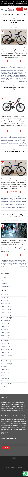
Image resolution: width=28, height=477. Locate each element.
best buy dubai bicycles (9, 142)
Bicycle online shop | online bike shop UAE (14, 21)
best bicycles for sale (14, 201)
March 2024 (4, 303)
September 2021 (5, 349)
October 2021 (4, 346)
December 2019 (5, 384)
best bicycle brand (19, 69)
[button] (24, 474)
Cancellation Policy (14, 462)
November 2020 (5, 358)
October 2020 (4, 361)
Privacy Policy (22, 460)
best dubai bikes (4, 264)
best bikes (8, 75)
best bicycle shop (16, 137)
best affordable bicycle (17, 196)
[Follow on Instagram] (5, 433)
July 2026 (3, 298)
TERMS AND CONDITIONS (9, 461)
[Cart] (25, 9)
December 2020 (5, 355)
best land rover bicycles (13, 79)
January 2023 (4, 332)
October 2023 (4, 315)
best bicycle (15, 136)
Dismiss (18, 5)
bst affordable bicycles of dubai (16, 264)
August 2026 (4, 295)
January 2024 (4, 306)
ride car (3, 283)
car (2, 280)
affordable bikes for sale (6, 67)
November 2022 (5, 338)
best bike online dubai (12, 73)
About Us (14, 460)
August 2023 (4, 321)
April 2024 (3, 300)
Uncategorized (5, 286)
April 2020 (3, 375)
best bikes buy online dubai (17, 75)
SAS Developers (21, 220)
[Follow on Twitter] (8, 433)
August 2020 (4, 366)
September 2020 (5, 364)
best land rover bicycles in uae (11, 207)
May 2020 (3, 372)
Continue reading (14, 61)
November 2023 (5, 312)
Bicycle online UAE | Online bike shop (14, 152)
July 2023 (3, 323)
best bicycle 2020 (16, 260)
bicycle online (21, 207)
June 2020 (4, 369)
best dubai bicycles (18, 206)
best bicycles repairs (21, 139)
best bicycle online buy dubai (14, 70)
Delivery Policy (20, 461)
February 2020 (5, 381)
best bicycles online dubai (14, 72)
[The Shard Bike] (9, 9)
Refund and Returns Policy (14, 465)
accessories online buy (17, 66)
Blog (10, 460)
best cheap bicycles (19, 142)
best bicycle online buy (13, 199)
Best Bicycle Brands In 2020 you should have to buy (14, 216)
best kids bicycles (12, 143)
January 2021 (4, 352)
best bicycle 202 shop (9, 69)
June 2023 (4, 326)
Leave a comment (23, 81)
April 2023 (3, 329)
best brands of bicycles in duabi (17, 76)
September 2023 (5, 318)
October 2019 (4, 386)
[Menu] (2, 9)
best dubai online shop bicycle (14, 78)
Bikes (14, 18)
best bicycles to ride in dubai (7, 140)
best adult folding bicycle (17, 67)
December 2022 (5, 335)
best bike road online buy (16, 204)
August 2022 (4, 341)
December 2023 (5, 309)
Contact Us (5, 460)
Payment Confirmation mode (14, 464)
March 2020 (4, 378)
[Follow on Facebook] (2, 433)
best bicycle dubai (8, 137)
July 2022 (3, 343)
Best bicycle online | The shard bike (14, 88)
